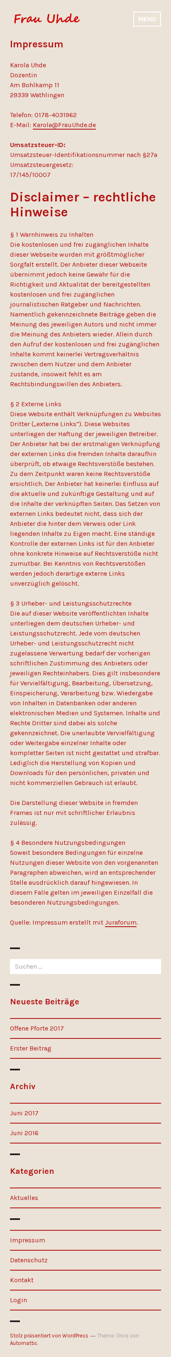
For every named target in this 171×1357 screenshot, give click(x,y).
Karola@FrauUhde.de (64, 125)
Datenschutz (29, 1260)
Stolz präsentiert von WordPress (49, 1335)
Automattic (23, 1343)
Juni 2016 (24, 1133)
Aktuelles (24, 1198)
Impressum (27, 1240)
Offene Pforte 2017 (37, 1028)
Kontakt (22, 1280)
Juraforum (121, 922)
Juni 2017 (24, 1113)
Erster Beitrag (30, 1048)
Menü (147, 19)
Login (18, 1300)
